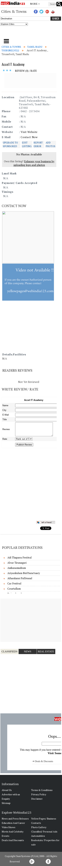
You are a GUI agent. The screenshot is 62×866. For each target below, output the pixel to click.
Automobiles (38, 835)
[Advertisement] (31, 33)
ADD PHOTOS (50, 144)
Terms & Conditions (42, 790)
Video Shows (8, 827)
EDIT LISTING (26, 144)
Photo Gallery (38, 827)
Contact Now (29, 137)
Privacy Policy (38, 794)
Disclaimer (37, 798)
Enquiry (6, 798)
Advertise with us (11, 794)
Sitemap (6, 803)
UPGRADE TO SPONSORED (10, 144)
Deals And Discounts (13, 840)
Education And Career (13, 823)
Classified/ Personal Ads (44, 831)
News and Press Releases (15, 818)
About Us (7, 790)
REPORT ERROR (38, 144)
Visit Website (29, 132)
